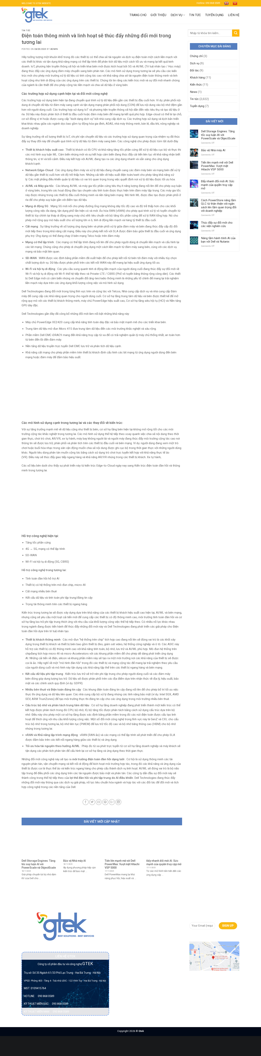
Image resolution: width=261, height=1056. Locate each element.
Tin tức (195, 15)
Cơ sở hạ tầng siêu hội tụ (127, 945)
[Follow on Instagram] (199, 936)
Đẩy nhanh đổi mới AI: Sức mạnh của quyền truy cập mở (217, 185)
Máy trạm (122, 981)
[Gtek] (37, 15)
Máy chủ (121, 975)
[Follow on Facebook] (192, 936)
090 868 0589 (46, 996)
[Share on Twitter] (92, 802)
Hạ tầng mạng (125, 961)
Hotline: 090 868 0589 (208, 3)
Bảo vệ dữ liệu (125, 928)
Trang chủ (138, 15)
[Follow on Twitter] (206, 936)
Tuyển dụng (214, 15)
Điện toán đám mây (128, 954)
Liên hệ (233, 15)
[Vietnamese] (235, 3)
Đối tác (194, 70)
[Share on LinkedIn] (118, 802)
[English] (226, 3)
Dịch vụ (176, 15)
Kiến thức (196, 84)
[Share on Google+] (112, 802)
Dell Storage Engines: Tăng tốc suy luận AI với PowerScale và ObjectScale (218, 135)
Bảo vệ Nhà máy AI (213, 150)
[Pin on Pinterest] (105, 802)
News (193, 92)
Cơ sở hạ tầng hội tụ (128, 935)
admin (54, 49)
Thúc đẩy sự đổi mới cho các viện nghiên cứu (217, 224)
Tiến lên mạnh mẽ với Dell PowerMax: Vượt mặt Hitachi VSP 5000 (217, 166)
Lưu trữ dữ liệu (125, 968)
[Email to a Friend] (99, 802)
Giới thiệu (158, 15)
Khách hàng (197, 77)
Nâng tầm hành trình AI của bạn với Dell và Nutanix (218, 239)
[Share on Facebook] (85, 802)
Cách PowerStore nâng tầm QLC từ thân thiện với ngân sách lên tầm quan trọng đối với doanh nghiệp (218, 206)
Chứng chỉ (196, 56)
